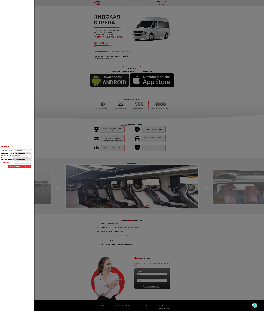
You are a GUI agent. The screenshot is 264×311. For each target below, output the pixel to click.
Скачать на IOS (26, 166)
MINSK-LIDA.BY (5, 162)
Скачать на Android (14, 166)
